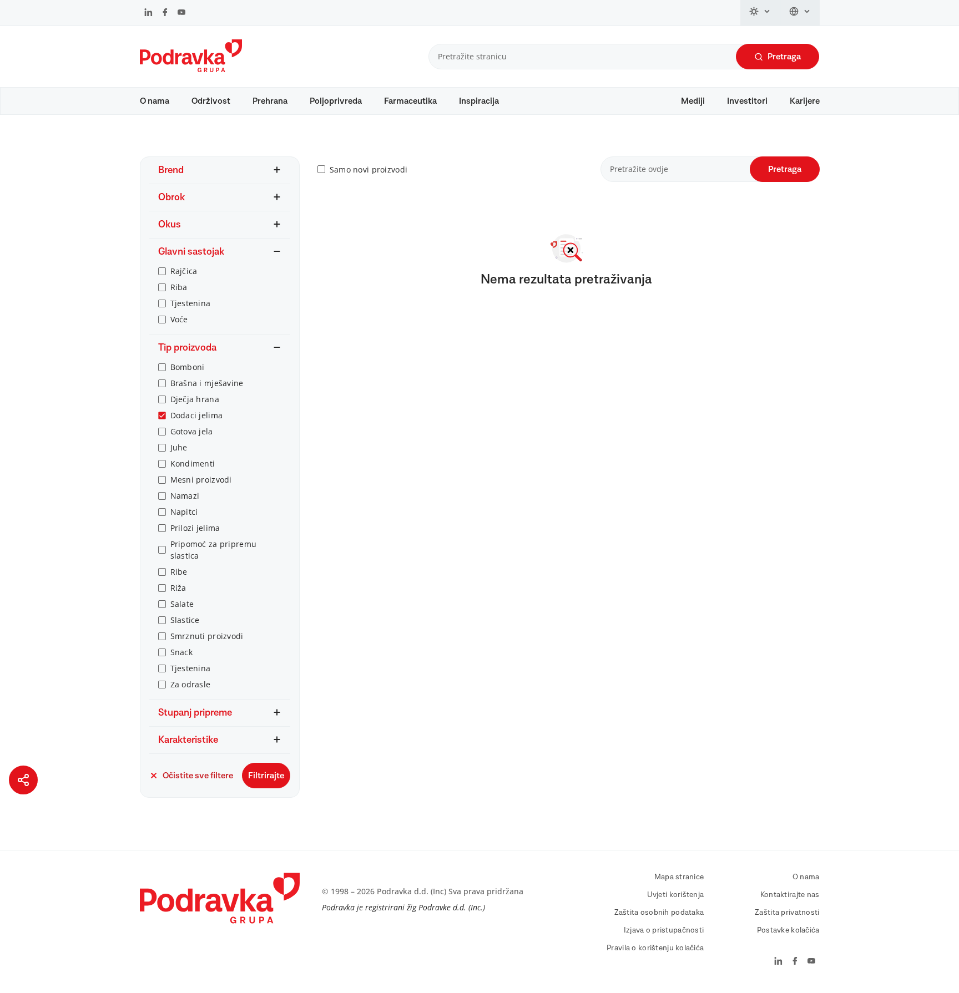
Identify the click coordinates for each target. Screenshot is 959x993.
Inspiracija (479, 101)
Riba (179, 287)
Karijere (805, 101)
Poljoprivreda (336, 101)
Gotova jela (191, 431)
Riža (178, 587)
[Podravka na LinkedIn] (148, 13)
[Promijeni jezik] (800, 13)
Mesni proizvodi (201, 479)
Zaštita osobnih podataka (659, 912)
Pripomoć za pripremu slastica (213, 550)
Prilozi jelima (195, 528)
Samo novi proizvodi (368, 169)
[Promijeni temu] (760, 13)
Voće (179, 319)
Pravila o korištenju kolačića (655, 948)
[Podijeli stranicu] (23, 780)
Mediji (693, 101)
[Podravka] (191, 69)
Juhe (179, 447)
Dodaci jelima (196, 415)
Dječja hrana (194, 399)
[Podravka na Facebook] (165, 13)
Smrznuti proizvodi (207, 636)
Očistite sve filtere (198, 775)
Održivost (210, 101)
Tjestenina (190, 303)
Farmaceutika (410, 101)
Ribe (179, 571)
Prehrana (270, 101)
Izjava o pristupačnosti (664, 930)
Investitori (747, 101)
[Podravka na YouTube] (181, 13)
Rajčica (184, 271)
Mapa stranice (679, 877)
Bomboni (187, 367)
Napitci (184, 511)
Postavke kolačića (788, 930)
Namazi (185, 495)
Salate (182, 604)
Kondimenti (192, 463)
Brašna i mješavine (207, 383)
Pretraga (784, 56)
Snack (181, 652)
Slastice (185, 620)
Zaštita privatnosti (787, 912)
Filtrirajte (266, 775)
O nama (154, 101)
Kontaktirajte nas (790, 895)
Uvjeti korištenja (675, 895)
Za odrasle (190, 684)
